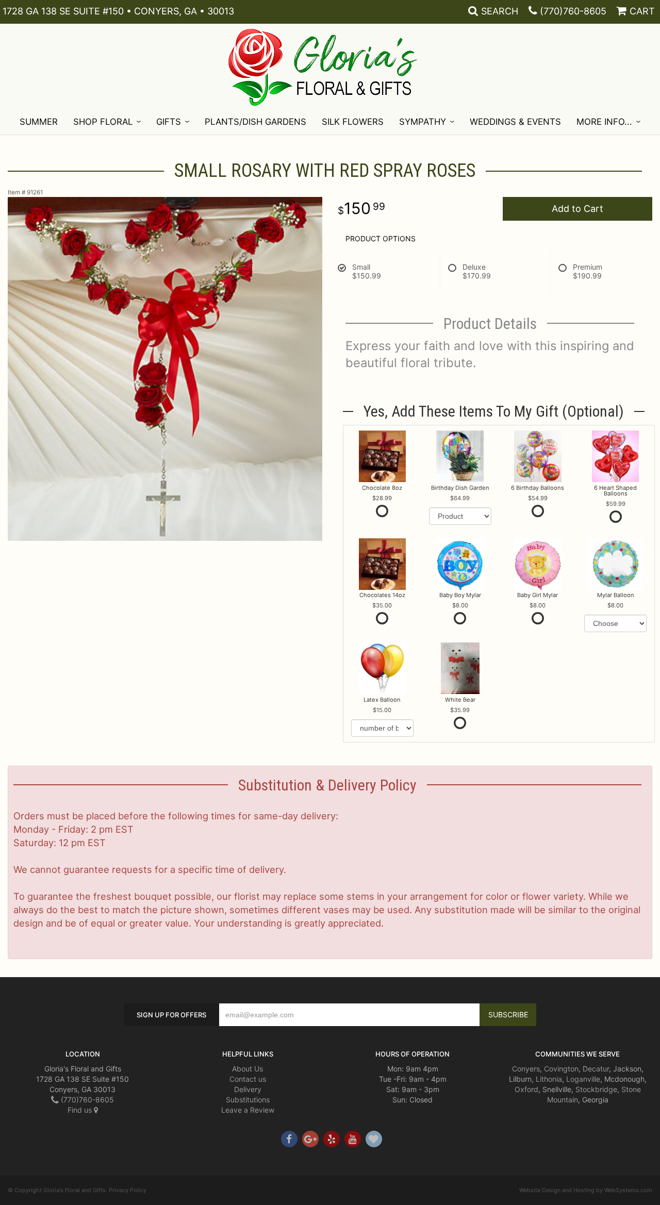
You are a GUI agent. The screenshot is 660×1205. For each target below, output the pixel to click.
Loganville (583, 1079)
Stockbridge (596, 1089)
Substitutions (248, 1099)
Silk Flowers (353, 122)
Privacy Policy (127, 1190)
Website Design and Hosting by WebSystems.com (585, 1190)
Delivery (247, 1089)
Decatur (596, 1068)
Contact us (247, 1079)
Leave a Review (247, 1109)
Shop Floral (103, 122)
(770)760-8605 (573, 11)
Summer (39, 122)
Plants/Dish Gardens (255, 122)
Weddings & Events (515, 122)
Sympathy (422, 122)
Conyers (526, 1068)
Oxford (526, 1089)
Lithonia (549, 1079)
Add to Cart (577, 208)
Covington (561, 1068)
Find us (81, 1109)
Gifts (168, 122)
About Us (247, 1068)
